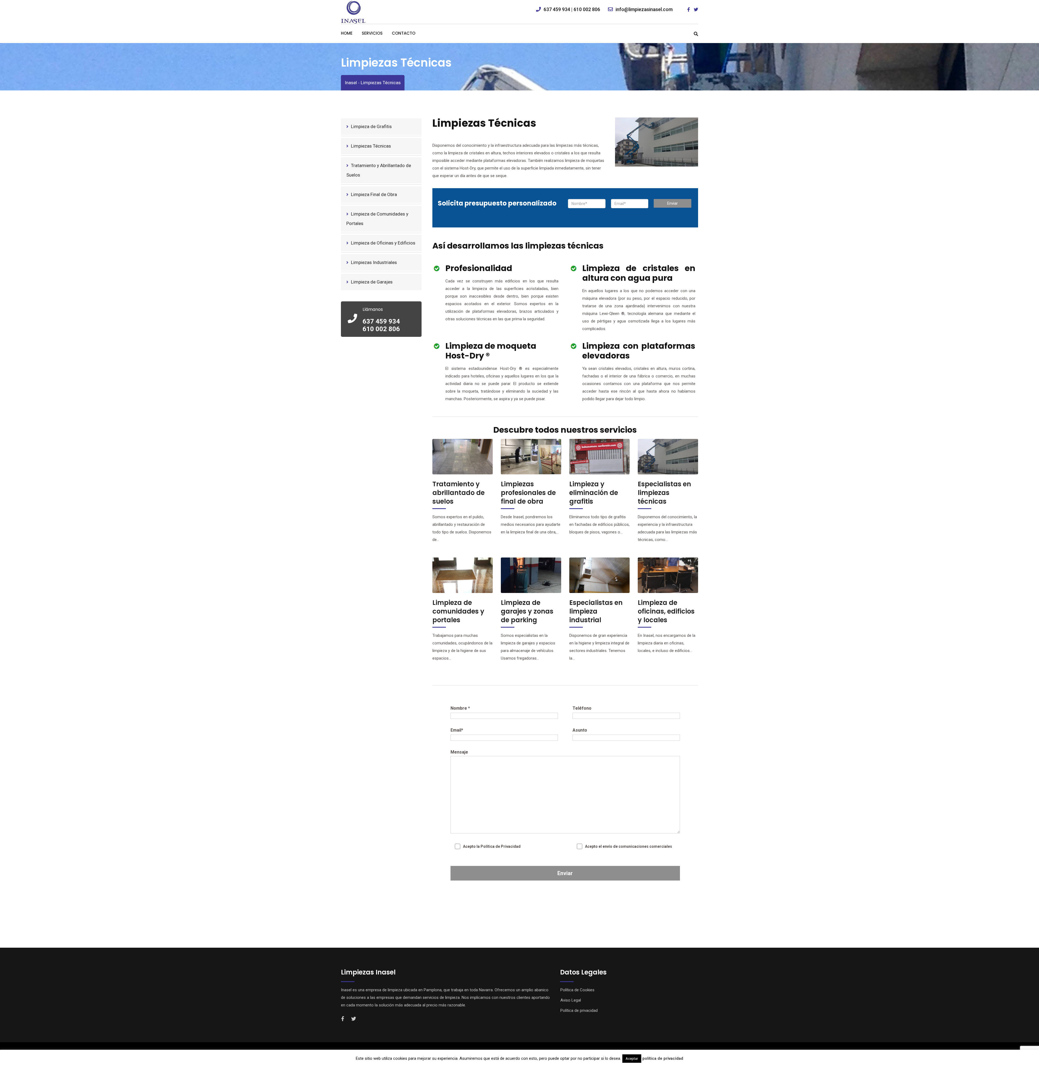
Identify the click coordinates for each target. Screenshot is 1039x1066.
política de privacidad (662, 1058)
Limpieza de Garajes (372, 282)
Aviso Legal (570, 1000)
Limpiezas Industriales (374, 262)
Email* (457, 730)
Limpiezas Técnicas (371, 146)
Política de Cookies (577, 989)
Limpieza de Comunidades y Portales (377, 218)
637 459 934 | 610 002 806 (572, 9)
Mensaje (459, 752)
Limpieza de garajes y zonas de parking (527, 611)
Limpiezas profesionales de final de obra (528, 493)
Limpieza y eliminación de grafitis (593, 493)
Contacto (403, 33)
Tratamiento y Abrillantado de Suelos (378, 170)
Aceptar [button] (632, 1059)
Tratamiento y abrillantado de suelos (458, 493)
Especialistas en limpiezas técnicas (664, 493)
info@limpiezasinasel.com (644, 9)
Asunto (580, 730)
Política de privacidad (579, 1010)
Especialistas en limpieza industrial (596, 611)
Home (347, 33)
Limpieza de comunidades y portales (458, 611)
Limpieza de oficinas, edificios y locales (666, 611)
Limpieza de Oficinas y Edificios (383, 243)
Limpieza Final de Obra (374, 194)
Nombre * (460, 708)
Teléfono (582, 708)
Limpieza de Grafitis (371, 126)
